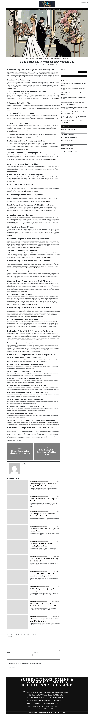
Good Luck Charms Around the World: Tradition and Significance (46, 697)
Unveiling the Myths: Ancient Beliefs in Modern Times (42, 706)
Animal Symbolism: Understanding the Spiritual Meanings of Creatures (47, 692)
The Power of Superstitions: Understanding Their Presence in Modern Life (49, 705)
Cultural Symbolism (68, 134)
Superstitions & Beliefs (69, 151)
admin (57, 481)
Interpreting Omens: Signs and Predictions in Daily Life (43, 699)
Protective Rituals (11, 181)
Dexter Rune (56, 556)
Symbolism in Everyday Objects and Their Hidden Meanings (44, 702)
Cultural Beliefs (39, 339)
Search (63, 69)
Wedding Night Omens (37, 223)
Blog (63, 132)
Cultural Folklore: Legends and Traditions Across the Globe (45, 695)
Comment (9, 636)
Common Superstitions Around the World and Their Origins (44, 694)
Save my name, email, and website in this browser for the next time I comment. (25, 663)
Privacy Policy (47, 9)
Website (8, 658)
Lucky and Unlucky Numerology (35, 316)
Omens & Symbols (67, 148)
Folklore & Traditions (69, 137)
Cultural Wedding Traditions (21, 149)
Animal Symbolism (12, 131)
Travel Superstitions (22, 291)
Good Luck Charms (67, 140)
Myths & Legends (67, 145)
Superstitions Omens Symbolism (45, 422)
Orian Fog (56, 571)
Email (36, 652)
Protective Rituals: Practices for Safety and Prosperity (44, 700)
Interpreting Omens (11, 88)
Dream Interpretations (12, 171)
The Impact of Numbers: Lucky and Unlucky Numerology (43, 703)
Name (8, 652)
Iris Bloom (56, 616)
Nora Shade (56, 601)
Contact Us (56, 9)
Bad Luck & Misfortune (42, 64)
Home (38, 9)
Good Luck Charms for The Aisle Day (29, 191)
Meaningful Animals (68, 143)
